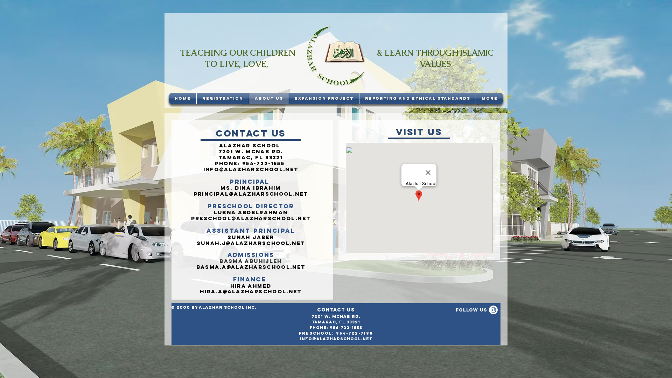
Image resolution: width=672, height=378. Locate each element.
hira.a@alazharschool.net (250, 291)
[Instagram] (493, 310)
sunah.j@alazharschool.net (251, 243)
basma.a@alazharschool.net (251, 267)
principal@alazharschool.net (251, 193)
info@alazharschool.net (251, 169)
